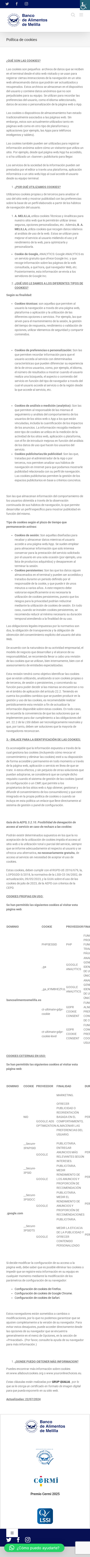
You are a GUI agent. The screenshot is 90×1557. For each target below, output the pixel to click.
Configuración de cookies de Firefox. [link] (38, 1289)
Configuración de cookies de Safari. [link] (37, 1297)
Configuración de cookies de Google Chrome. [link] (44, 1293)
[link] (85, 5)
